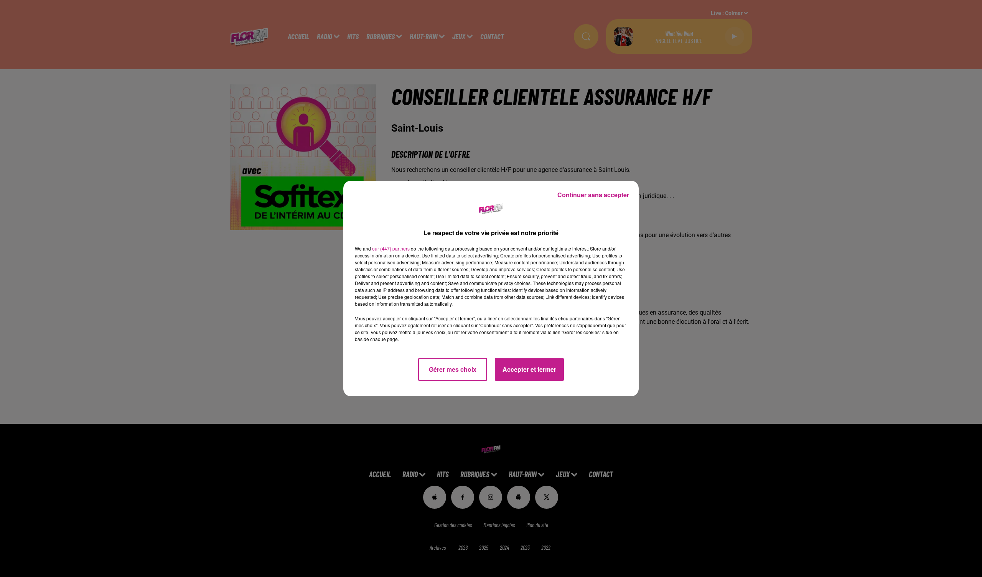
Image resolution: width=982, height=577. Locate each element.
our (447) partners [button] (391, 248)
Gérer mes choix (452, 369)
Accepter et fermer (529, 369)
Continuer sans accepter (593, 194)
